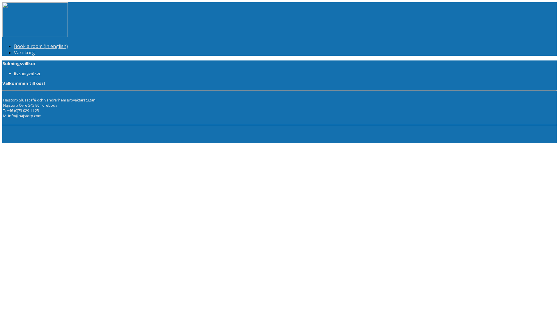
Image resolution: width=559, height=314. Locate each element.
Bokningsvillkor (27, 73)
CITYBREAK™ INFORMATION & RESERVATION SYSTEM (140, 140)
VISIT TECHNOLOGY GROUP (30, 140)
